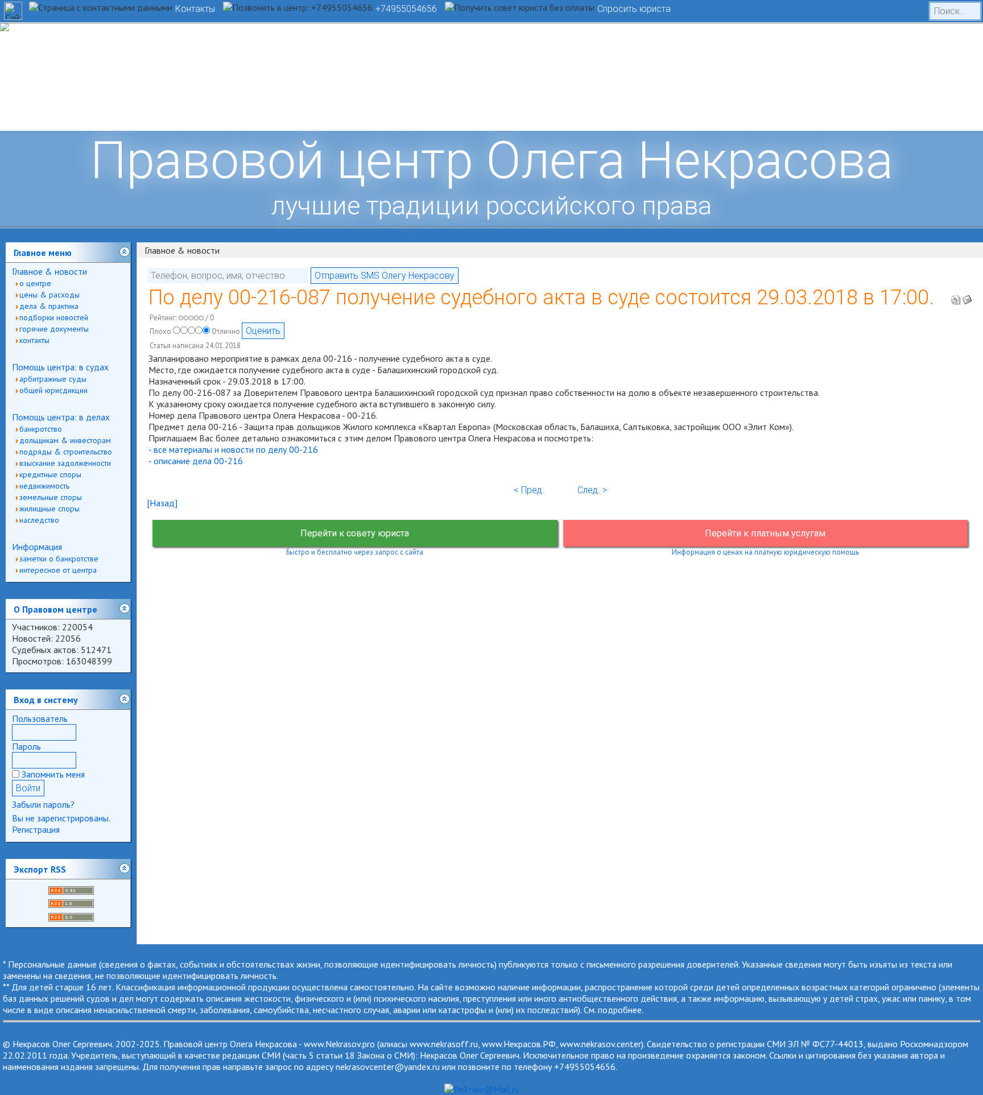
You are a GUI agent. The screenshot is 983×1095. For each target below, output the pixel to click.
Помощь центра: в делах (61, 417)
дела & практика (49, 306)
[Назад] (162, 503)
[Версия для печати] (955, 296)
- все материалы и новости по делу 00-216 (233, 449)
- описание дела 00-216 (195, 460)
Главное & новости (49, 271)
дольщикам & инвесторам (65, 440)
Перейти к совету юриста (354, 533)
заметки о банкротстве (58, 558)
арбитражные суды (52, 379)
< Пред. (529, 490)
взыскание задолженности (65, 463)
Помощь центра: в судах (60, 367)
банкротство (40, 429)
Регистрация (36, 829)
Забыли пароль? (43, 804)
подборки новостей (53, 317)
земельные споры (50, 497)
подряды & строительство (65, 452)
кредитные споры (50, 474)
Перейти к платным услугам (765, 533)
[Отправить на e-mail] (967, 296)
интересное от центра (58, 570)
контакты (34, 340)
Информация (37, 546)
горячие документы (54, 329)
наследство (39, 520)
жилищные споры (49, 508)
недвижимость (44, 486)
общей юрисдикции (53, 390)
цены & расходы (49, 295)
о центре (35, 283)
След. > (592, 490)
